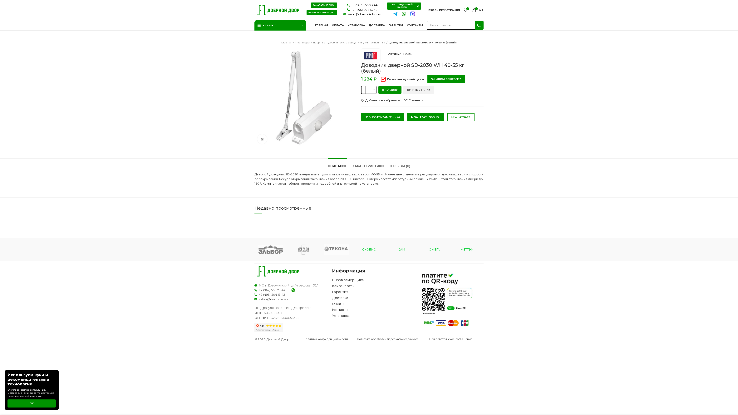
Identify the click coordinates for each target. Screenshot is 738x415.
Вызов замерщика (348, 280)
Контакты (340, 310)
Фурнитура (302, 42)
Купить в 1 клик (418, 89)
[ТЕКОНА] (336, 249)
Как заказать (343, 286)
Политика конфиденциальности (325, 339)
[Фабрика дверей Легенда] (303, 249)
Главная (286, 42)
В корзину (390, 89)
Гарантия (340, 292)
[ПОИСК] (479, 25)
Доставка (340, 298)
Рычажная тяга (375, 42)
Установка (341, 316)
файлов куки (35, 395)
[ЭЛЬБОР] (270, 249)
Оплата (338, 304)
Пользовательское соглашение (450, 339)
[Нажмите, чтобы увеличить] (262, 139)
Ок (32, 403)
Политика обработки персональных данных (387, 339)
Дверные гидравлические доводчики (337, 42)
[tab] (337, 164)
